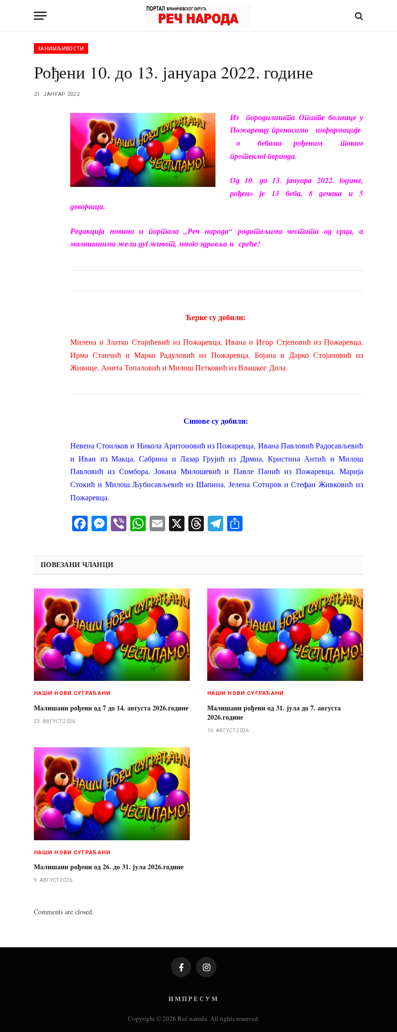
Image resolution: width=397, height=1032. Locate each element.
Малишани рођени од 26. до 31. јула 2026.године (108, 866)
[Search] (358, 16)
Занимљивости (61, 48)
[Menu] (40, 16)
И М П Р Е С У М (192, 998)
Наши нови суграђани (72, 693)
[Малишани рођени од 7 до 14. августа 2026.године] (112, 634)
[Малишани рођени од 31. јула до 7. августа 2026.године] (285, 634)
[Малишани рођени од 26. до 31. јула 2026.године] (112, 793)
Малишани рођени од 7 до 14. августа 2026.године (111, 707)
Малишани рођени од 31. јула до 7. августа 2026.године (274, 712)
